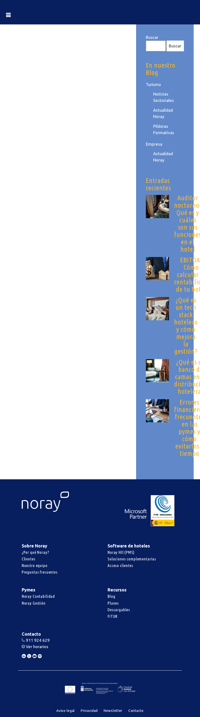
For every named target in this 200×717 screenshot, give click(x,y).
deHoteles (37, 206)
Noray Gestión (34, 603)
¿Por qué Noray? (35, 552)
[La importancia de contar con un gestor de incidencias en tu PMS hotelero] (92, 227)
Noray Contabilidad (38, 596)
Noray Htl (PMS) (121, 552)
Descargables (119, 609)
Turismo (153, 84)
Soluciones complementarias (132, 558)
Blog (111, 596)
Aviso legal (65, 711)
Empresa (154, 144)
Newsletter (113, 711)
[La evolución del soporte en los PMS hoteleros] (92, 47)
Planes (113, 603)
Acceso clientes (120, 565)
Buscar (152, 37)
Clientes (28, 558)
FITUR (113, 616)
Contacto (136, 711)
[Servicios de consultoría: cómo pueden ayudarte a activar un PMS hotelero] (35, 47)
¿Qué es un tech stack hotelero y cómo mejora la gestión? (186, 325)
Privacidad (89, 711)
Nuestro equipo (35, 565)
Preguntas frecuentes (40, 572)
